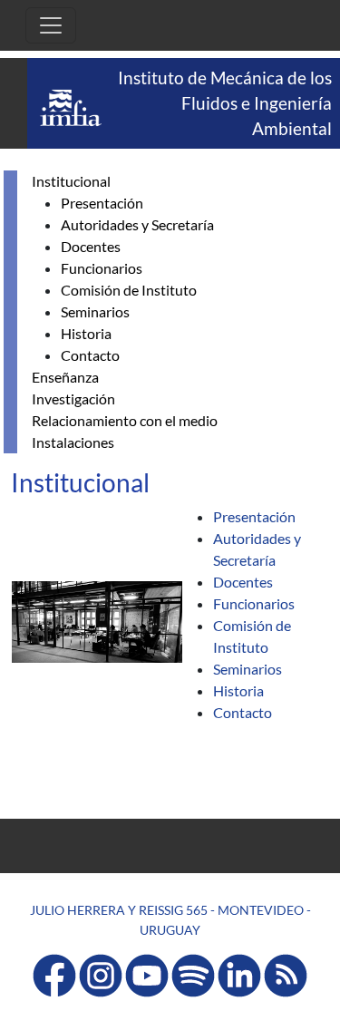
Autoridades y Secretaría (137, 224)
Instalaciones (73, 442)
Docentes (91, 246)
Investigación (73, 398)
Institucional (71, 180)
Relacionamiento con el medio (125, 420)
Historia (86, 333)
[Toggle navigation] (50, 25)
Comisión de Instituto (129, 289)
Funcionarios (101, 268)
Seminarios (95, 311)
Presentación (102, 202)
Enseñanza (65, 376)
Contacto (90, 355)
